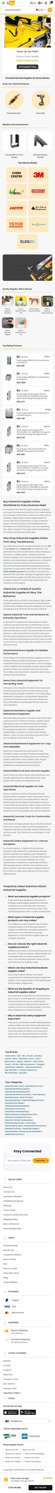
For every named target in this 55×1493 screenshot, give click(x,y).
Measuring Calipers (31, 1128)
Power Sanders (39, 1094)
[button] (33, 3)
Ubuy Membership (12, 1228)
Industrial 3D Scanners (14, 1134)
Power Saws (31, 1123)
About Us (7, 1187)
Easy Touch (38, 1061)
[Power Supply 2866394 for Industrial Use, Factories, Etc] (9, 378)
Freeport (7, 1370)
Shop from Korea (12, 1457)
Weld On (28, 1061)
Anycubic (23, 1073)
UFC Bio (15, 1064)
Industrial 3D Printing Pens (35, 1126)
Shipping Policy (10, 1219)
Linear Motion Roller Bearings (17, 1111)
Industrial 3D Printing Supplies (17, 1089)
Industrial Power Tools (14, 1086)
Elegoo (20, 1061)
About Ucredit (10, 1268)
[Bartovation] (38, 224)
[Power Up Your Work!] (27, 31)
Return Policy (9, 1259)
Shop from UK (29, 1449)
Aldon (15, 1058)
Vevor (38, 1058)
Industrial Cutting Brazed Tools (18, 1117)
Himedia (38, 1056)
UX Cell (30, 1056)
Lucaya (6, 1365)
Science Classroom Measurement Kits (21, 1114)
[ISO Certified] (29, 1436)
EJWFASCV (47, 357)
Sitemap (7, 1205)
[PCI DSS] (9, 1436)
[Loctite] (16, 208)
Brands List (8, 1250)
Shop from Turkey (13, 1461)
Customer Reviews (12, 1254)
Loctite (8, 1058)
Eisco (31, 1058)
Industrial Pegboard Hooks (33, 1100)
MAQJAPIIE (47, 445)
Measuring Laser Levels (14, 1123)
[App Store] (11, 1413)
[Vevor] (16, 224)
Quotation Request (12, 1196)
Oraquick (40, 1064)
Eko (19, 1056)
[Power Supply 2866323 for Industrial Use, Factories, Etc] (9, 361)
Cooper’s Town (10, 1379)
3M (23, 1056)
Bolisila (48, 410)
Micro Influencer (11, 1224)
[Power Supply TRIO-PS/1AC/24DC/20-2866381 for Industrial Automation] (9, 449)
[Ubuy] (11, 3)
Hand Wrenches (11, 1097)
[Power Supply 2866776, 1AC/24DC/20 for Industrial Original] (9, 413)
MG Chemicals (11, 1073)
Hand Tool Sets (26, 1097)
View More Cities (11, 1393)
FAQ (5, 1264)
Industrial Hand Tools (34, 1086)
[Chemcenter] (16, 174)
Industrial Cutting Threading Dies (19, 1120)
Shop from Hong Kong (34, 1453)
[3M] (38, 174)
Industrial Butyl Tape (13, 1126)
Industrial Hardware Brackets (17, 1106)
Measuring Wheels (12, 1100)
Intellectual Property (13, 1201)
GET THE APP (40, 1487)
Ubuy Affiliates (10, 1282)
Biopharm (23, 1058)
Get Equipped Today (27, 67)
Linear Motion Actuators (15, 1109)
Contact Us (8, 1191)
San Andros (9, 1383)
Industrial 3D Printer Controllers (18, 1094)
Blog (5, 1277)
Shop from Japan (13, 1453)
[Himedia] (38, 191)
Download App (10, 1245)
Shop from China (31, 1457)
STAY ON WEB (14, 1487)
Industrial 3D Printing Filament (17, 1092)
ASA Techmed (11, 1070)
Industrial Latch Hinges (14, 1103)
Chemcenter (10, 1056)
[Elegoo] (27, 241)
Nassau (7, 1360)
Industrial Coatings (13, 1128)
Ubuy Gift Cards (11, 1273)
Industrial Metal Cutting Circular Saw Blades (23, 1131)
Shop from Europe (33, 1461)
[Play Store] (28, 1413)
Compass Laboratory (27, 1070)
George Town (10, 1388)
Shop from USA (12, 1449)
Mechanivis (47, 390)
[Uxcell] (16, 191)
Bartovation (10, 1061)
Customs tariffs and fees (15, 1214)
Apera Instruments (34, 1067)
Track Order (9, 1210)
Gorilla (8, 1064)
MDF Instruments (27, 1064)
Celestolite (10, 1067)
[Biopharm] (38, 208)
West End (7, 1374)
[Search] (50, 10)
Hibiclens (20, 1067)
